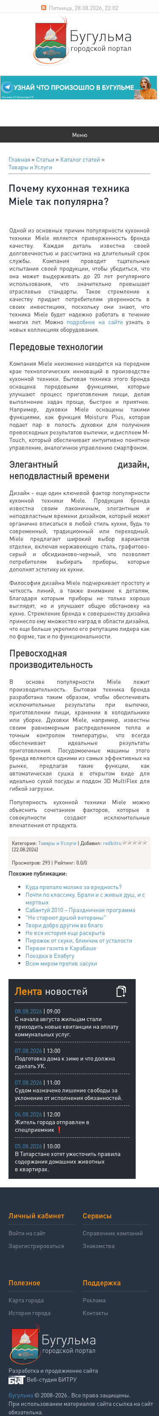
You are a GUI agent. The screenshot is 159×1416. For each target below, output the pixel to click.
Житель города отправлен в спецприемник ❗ (52, 1125)
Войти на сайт (26, 1233)
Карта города (26, 1300)
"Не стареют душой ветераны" (65, 917)
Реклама (94, 1300)
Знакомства (98, 1245)
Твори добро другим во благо (64, 925)
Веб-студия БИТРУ (52, 1379)
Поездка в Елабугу (49, 955)
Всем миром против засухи (61, 963)
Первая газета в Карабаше (60, 947)
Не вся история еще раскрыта (65, 932)
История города (29, 1312)
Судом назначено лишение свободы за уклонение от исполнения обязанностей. (69, 1093)
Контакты (95, 1312)
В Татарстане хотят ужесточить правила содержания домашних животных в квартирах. (67, 1161)
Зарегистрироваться (36, 1245)
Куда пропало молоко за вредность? (73, 886)
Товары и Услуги (30, 167)
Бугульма (20, 1395)
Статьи (45, 159)
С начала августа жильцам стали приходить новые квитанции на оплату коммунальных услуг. (66, 1026)
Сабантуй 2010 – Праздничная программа (80, 909)
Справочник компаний (113, 1233)
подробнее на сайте (95, 321)
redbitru (112, 843)
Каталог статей (80, 159)
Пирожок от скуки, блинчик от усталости (78, 940)
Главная (19, 159)
